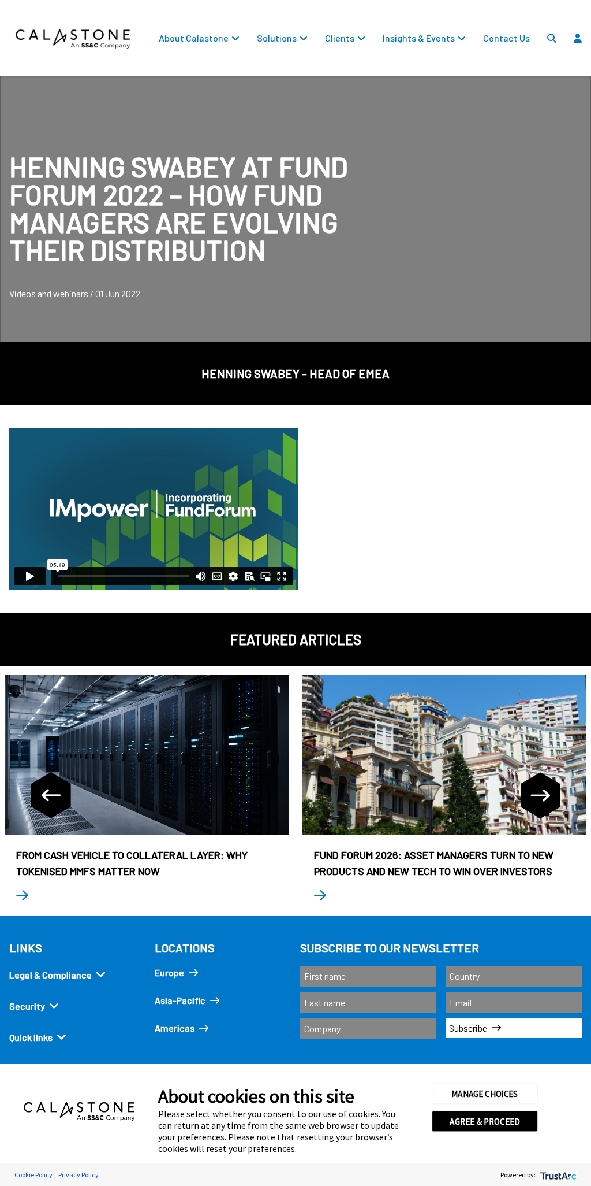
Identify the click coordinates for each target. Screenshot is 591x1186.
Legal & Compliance (50, 974)
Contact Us (506, 37)
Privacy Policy (78, 1174)
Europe (169, 972)
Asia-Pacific (180, 1000)
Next (540, 795)
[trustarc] (557, 1174)
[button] (583, 64)
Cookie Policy (33, 1174)
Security (27, 1005)
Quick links (31, 1037)
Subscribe (468, 1027)
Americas (174, 1027)
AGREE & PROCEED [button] (484, 1121)
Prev (51, 795)
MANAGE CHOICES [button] (484, 1093)
